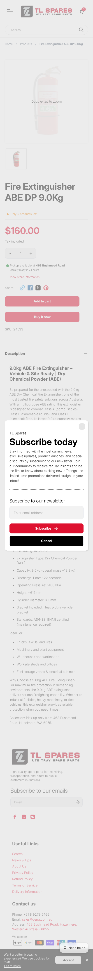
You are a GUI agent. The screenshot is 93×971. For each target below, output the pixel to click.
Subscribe (43, 528)
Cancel (46, 541)
